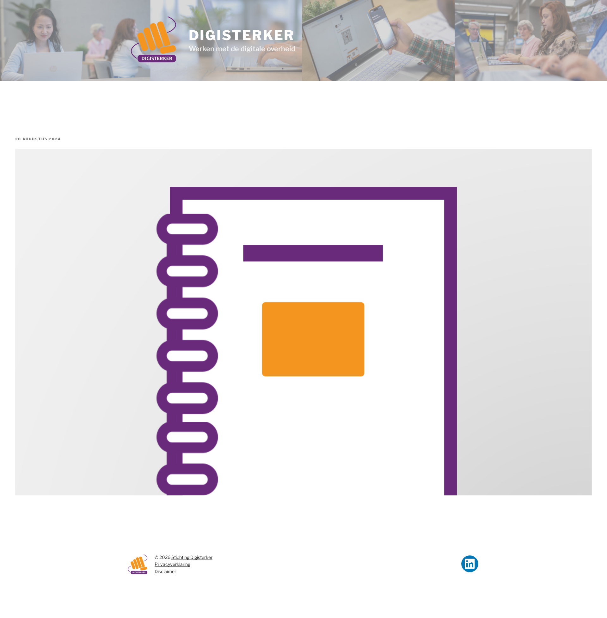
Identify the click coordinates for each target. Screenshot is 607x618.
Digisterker (242, 35)
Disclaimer (165, 571)
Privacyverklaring (172, 564)
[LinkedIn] (469, 564)
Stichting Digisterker (191, 557)
